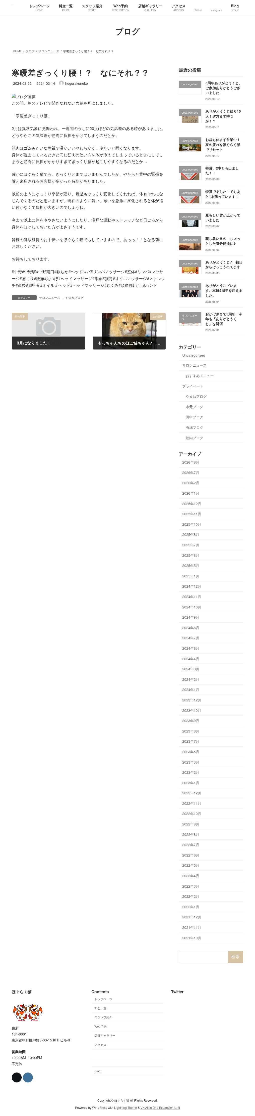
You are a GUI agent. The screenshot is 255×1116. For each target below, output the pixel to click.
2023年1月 (190, 782)
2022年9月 (190, 823)
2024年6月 (190, 648)
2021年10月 (191, 937)
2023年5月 (190, 751)
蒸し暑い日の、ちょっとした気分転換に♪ (222, 241)
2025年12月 (191, 503)
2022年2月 (190, 896)
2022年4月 (190, 875)
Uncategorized (193, 354)
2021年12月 (191, 916)
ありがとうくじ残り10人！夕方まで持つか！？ (223, 116)
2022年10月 (191, 813)
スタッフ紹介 (103, 1017)
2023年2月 (190, 772)
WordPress (99, 1107)
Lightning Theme (125, 1107)
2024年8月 (190, 627)
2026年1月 (190, 493)
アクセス (100, 1044)
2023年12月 (191, 699)
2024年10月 (191, 606)
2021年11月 (191, 927)
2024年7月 (190, 637)
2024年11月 (191, 596)
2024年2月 (190, 679)
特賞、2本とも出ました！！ (222, 170)
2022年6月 (190, 854)
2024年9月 (190, 617)
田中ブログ (194, 416)
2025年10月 (191, 523)
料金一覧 (100, 1008)
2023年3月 (190, 761)
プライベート (192, 385)
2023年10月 (191, 710)
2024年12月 (191, 586)
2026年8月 (190, 462)
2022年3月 (190, 885)
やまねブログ (74, 297)
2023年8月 (190, 730)
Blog (97, 1071)
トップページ (103, 998)
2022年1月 (190, 906)
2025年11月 (191, 513)
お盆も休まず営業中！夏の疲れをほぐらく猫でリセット (222, 144)
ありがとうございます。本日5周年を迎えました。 (223, 290)
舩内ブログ (194, 437)
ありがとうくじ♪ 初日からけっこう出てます (224, 264)
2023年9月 (190, 720)
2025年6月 (190, 555)
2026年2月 (190, 482)
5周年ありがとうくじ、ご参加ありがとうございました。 (223, 87)
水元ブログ (194, 406)
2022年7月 (190, 844)
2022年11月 (191, 803)
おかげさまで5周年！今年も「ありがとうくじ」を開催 (223, 318)
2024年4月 (190, 658)
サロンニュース (49, 297)
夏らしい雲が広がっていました (222, 217)
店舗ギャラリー (104, 1035)
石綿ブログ (194, 427)
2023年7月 (190, 741)
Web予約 (100, 1026)
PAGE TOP (244, 1077)
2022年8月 (190, 834)
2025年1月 (190, 575)
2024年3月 (190, 668)
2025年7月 (190, 544)
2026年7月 (190, 472)
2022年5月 (190, 865)
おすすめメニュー (200, 375)
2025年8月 (190, 534)
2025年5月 (190, 565)
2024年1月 (190, 689)
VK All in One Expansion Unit (160, 1107)
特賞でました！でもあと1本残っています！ (222, 194)
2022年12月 (191, 792)
